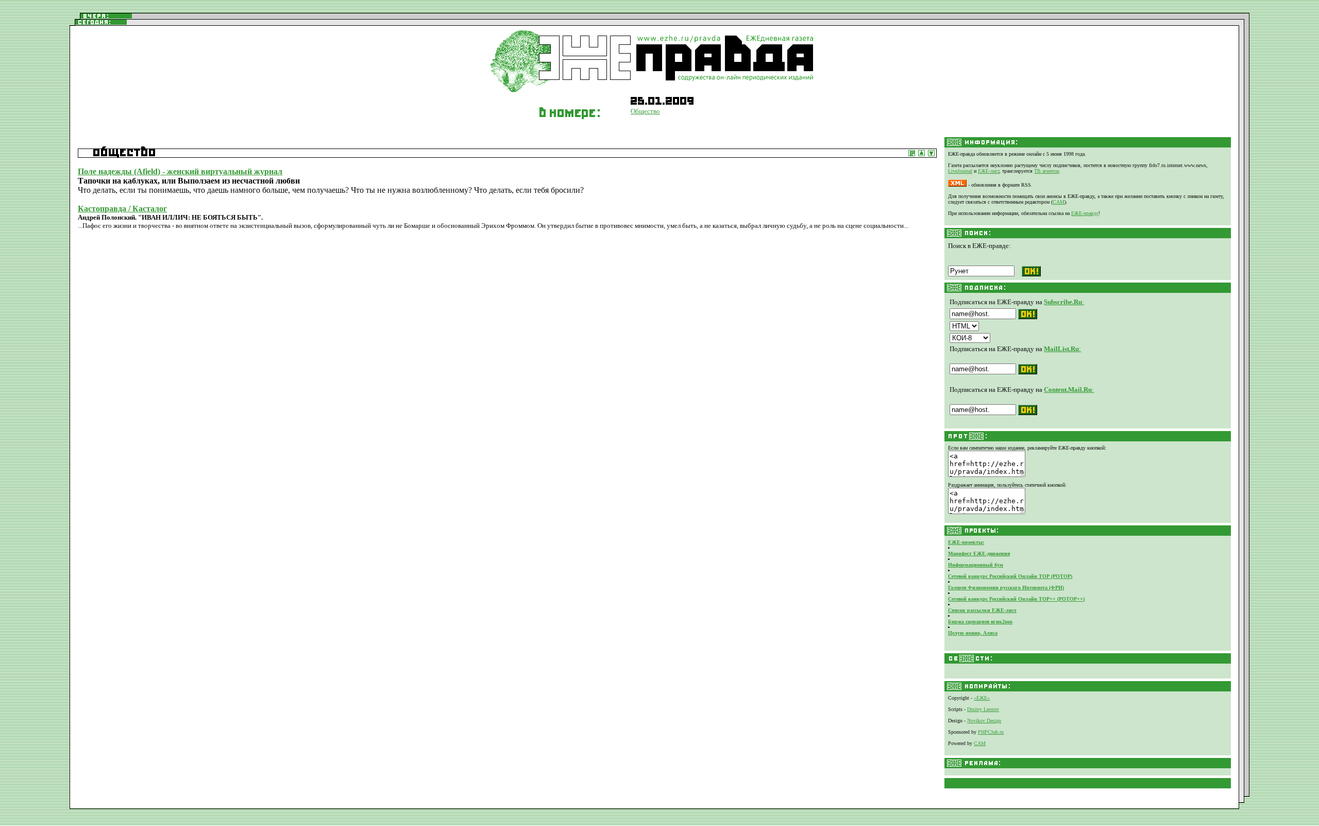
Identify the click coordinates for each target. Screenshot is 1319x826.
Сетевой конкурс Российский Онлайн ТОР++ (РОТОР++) (1016, 599)
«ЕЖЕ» (982, 698)
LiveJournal (960, 171)
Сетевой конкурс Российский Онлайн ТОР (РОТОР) (1010, 576)
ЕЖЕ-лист (988, 171)
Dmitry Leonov (983, 709)
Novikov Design (984, 720)
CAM (1058, 202)
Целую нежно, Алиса (972, 633)
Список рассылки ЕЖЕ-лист (982, 610)
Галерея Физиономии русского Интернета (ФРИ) (1006, 587)
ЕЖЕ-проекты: (966, 542)
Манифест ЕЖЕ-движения (979, 553)
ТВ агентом (1046, 171)
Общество (645, 111)
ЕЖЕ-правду (1084, 213)
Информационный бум (975, 565)
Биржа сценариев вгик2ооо (980, 621)
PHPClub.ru (991, 732)
